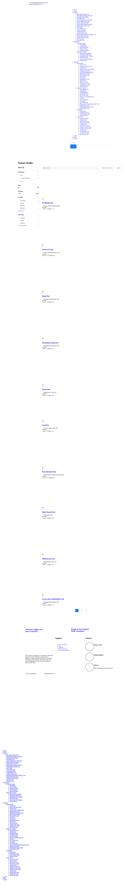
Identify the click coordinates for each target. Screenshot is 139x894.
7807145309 (107, 648)
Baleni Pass (46, 296)
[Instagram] (81, 3)
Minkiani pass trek (48, 558)
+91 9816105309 (98, 648)
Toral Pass (45, 425)
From (43, 207)
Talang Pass (46, 389)
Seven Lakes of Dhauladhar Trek (53, 599)
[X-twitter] (77, 3)
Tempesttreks (40, 673)
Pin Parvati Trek (47, 249)
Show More (21, 210)
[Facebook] (72, 3)
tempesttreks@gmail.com (100, 658)
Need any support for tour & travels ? (34, 630)
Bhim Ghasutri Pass (48, 512)
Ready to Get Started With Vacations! (80, 630)
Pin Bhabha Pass (47, 203)
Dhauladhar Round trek (50, 343)
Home (4, 157)
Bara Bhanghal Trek (49, 472)
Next (86, 610)
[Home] (46, 32)
